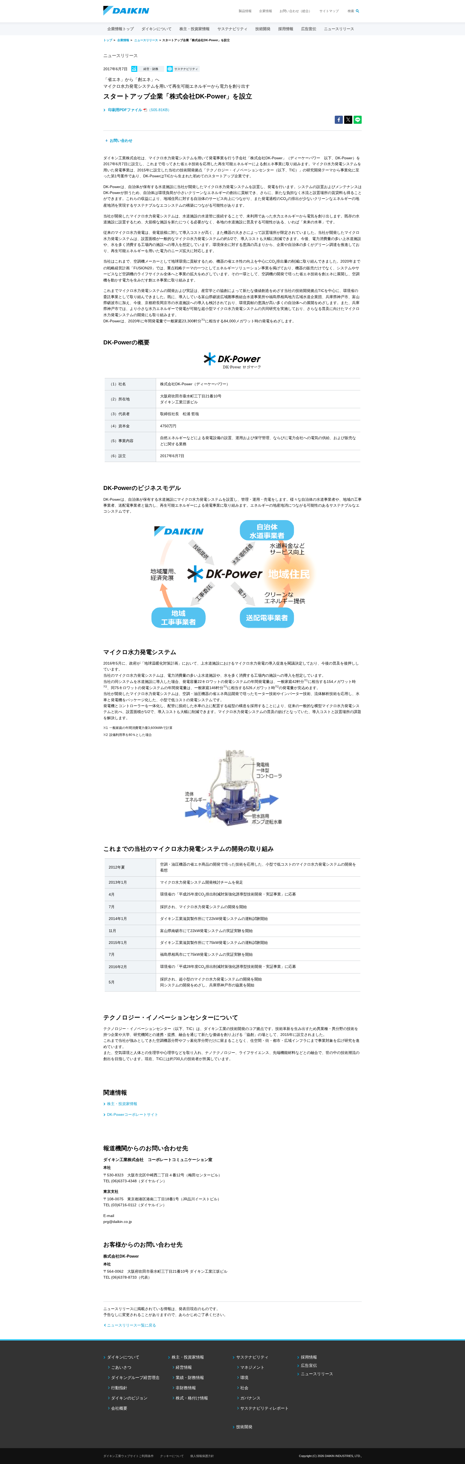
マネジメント (252, 1367)
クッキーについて (172, 1456)
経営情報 (184, 1367)
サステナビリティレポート (264, 1408)
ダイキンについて (123, 1357)
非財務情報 (186, 1387)
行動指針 (119, 1387)
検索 (351, 11)
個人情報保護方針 (202, 1456)
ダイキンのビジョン (129, 1398)
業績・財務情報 (190, 1377)
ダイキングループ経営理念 (135, 1377)
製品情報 (245, 11)
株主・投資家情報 (122, 1104)
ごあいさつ (121, 1367)
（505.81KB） (139, 110)
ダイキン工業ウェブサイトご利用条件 (128, 1456)
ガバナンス (250, 1398)
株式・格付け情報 (192, 1398)
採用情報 (285, 29)
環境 (244, 1377)
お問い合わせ (120, 140)
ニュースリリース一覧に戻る (131, 1325)
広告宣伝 (309, 1365)
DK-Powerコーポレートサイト (132, 1114)
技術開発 (262, 29)
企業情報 (265, 11)
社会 (244, 1387)
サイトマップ (329, 11)
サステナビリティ (252, 1357)
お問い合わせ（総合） (296, 11)
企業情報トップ (120, 29)
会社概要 (119, 1408)
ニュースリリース (339, 29)
